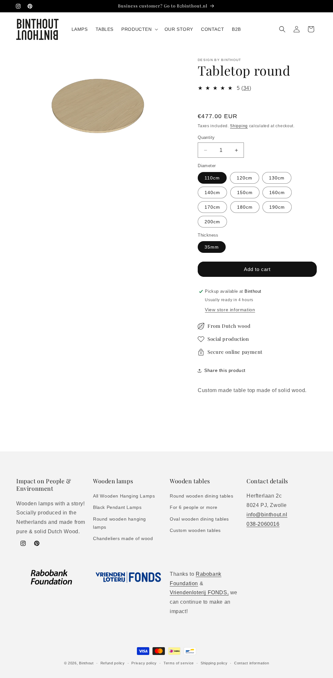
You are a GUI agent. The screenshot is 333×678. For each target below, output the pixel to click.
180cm (245, 207)
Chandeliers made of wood (123, 538)
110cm (212, 177)
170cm (212, 207)
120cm (244, 177)
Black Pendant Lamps (117, 507)
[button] (138, 29)
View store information (230, 309)
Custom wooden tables (195, 530)
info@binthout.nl (266, 514)
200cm (212, 221)
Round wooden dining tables (201, 496)
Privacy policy (144, 663)
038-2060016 (263, 524)
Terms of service (179, 663)
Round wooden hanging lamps (119, 523)
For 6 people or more (194, 507)
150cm (245, 192)
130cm (277, 177)
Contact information (251, 663)
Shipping (239, 126)
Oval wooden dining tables (199, 519)
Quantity (206, 137)
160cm (277, 192)
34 (246, 88)
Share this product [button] (225, 370)
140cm (212, 192)
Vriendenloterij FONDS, (199, 592)
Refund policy (112, 663)
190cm (277, 207)
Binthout (86, 663)
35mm (212, 247)
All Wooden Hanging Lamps (124, 496)
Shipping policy (214, 663)
